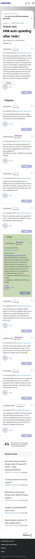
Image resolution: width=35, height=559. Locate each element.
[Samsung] (5, 3)
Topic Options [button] (28, 18)
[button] (28, 48)
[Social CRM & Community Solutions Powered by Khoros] (27, 535)
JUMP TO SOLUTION (17, 23)
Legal (3, 551)
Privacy (3, 548)
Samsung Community (10, 14)
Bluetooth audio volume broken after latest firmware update (16, 495)
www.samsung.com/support (13, 255)
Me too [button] (8, 83)
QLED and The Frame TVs (24, 53)
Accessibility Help (7, 541)
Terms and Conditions (9, 544)
